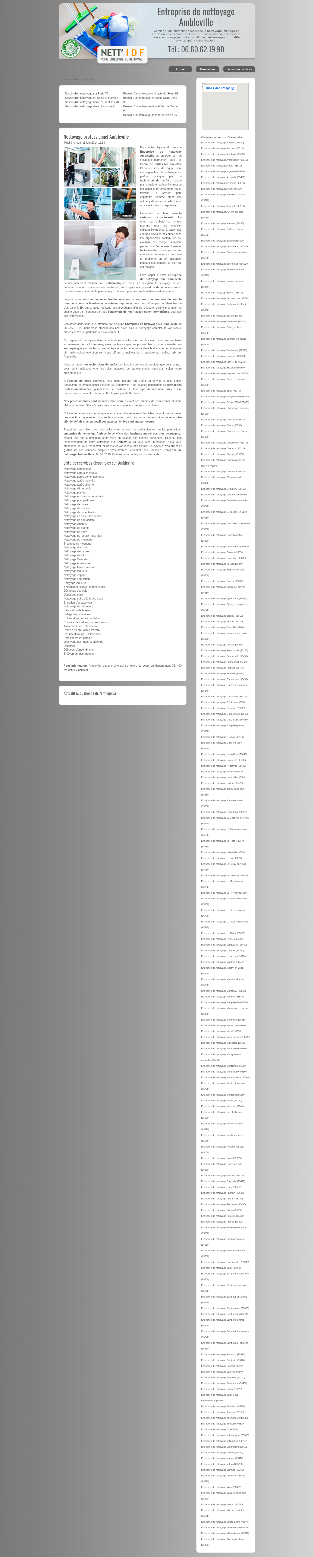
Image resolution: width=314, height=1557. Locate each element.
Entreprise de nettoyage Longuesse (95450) (224, 944)
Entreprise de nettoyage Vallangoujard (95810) (225, 1435)
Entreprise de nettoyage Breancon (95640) (223, 367)
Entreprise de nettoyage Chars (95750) (221, 425)
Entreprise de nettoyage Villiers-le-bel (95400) (224, 1527)
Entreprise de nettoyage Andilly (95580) (221, 165)
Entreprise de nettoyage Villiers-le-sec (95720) (225, 1533)
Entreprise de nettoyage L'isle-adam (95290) (224, 812)
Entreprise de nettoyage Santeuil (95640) (222, 1371)
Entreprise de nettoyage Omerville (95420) (223, 1181)
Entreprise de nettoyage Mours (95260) (221, 1100)
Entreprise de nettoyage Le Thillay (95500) (223, 933)
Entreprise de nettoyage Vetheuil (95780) (222, 1464)
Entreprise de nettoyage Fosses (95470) (222, 644)
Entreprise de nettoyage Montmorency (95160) (225, 1077)
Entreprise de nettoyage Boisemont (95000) (223, 321)
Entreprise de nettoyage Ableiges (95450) (222, 142)
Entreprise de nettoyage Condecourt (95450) (224, 494)
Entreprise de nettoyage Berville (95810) (222, 292)
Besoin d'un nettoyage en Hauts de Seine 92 (150, 93)
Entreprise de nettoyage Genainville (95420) (224, 696)
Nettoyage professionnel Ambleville (96, 136)
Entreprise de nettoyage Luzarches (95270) (224, 956)
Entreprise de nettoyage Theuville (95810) (223, 1423)
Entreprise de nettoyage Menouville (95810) (223, 1019)
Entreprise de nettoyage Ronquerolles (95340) (225, 1262)
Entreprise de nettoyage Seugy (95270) (221, 1389)
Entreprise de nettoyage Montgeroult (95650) (224, 1048)
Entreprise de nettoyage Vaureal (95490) (222, 1452)
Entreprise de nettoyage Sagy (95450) (221, 1268)
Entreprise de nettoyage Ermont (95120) (222, 621)
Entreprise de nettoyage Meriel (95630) (221, 1031)
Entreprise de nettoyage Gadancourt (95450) (224, 679)
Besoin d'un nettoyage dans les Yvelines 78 (92, 102)
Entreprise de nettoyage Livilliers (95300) (222, 939)
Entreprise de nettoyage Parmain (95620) (222, 1193)
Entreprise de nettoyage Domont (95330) (222, 552)
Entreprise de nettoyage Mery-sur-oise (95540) (225, 1037)
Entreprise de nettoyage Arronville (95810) (223, 183)
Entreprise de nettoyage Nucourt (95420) (222, 1175)
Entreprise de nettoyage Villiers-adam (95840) (225, 1521)
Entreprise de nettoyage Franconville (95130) (224, 650)
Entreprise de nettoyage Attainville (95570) (223, 206)
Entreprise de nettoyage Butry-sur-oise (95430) (225, 396)
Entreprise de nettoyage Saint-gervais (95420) (225, 1308)
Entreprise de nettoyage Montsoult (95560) (223, 1094)
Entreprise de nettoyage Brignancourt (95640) (225, 373)
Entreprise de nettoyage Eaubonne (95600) (223, 558)
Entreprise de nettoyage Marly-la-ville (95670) (224, 1002)
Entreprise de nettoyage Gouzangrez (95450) (224, 719)
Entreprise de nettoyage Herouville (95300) (223, 777)
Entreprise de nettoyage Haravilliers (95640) (224, 754)
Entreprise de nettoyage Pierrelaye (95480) (223, 1204)
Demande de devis (239, 69)
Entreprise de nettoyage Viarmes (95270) (222, 1470)
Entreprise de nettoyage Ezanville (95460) (223, 627)
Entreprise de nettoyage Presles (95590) (222, 1221)
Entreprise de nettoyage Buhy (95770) (221, 390)
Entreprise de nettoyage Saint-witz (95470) (223, 1360)
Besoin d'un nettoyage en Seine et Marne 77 (92, 97)
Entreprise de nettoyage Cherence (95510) (223, 471)
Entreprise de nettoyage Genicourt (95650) (223, 702)
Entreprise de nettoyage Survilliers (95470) (223, 1406)
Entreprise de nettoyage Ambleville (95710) (223, 154)
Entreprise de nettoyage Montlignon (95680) (224, 1066)
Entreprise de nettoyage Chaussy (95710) (223, 448)
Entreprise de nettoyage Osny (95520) (221, 1187)
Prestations (207, 69)
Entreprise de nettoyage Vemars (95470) (222, 1458)
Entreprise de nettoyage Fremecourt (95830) (224, 662)
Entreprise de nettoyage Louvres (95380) (222, 950)
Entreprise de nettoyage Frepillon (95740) (222, 667)
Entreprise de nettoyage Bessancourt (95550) (225, 298)
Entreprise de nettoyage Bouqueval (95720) (223, 356)
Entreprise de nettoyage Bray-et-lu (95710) (223, 362)
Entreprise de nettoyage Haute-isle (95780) (223, 760)
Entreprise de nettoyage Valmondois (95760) (224, 1441)
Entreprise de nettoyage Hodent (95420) (222, 783)
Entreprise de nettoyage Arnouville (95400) (223, 177)
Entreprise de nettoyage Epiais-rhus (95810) (224, 598)
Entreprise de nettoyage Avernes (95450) (222, 223)
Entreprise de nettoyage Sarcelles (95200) (223, 1377)
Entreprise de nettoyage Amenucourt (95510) (224, 160)
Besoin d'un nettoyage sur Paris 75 (86, 93)
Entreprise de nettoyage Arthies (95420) (221, 188)
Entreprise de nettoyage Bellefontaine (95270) (224, 263)
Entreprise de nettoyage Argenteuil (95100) (223, 171)
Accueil (180, 69)
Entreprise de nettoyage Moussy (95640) (222, 1106)
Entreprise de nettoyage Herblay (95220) (222, 771)
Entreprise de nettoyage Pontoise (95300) (222, 1216)
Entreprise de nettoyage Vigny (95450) (221, 1487)
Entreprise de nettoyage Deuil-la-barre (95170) (225, 546)
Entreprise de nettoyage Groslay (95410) (222, 737)
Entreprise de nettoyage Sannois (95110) (222, 1366)
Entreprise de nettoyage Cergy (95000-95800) (225, 402)
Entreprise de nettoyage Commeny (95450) (223, 489)
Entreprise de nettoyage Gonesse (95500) (223, 708)
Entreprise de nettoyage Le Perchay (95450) (224, 892)
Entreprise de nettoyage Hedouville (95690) (223, 766)
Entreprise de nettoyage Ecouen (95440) (222, 564)
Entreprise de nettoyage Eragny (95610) (222, 615)
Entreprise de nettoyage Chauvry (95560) (222, 454)
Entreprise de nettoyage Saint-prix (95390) (223, 1354)
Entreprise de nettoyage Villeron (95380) (222, 1504)
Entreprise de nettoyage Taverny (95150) (222, 1412)
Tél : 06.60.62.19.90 (196, 49)
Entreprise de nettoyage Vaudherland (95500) (224, 1446)
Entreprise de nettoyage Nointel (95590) (221, 1158)
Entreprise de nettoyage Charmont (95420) (223, 419)
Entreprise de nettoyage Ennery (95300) (222, 581)
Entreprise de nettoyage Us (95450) (219, 1429)
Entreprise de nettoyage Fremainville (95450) (224, 656)
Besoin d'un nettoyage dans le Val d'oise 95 (150, 114)
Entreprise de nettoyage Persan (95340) (222, 1198)
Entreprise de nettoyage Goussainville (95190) (225, 714)
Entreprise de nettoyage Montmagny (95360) (224, 1071)
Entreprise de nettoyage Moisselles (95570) (223, 1042)
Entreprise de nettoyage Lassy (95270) (221, 858)
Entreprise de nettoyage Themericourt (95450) (225, 1418)
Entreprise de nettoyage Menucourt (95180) (224, 1025)
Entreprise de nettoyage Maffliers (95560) (222, 962)
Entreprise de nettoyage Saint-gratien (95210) (224, 1314)
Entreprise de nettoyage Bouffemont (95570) (224, 350)
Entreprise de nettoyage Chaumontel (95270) (224, 442)
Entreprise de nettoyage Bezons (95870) (222, 315)
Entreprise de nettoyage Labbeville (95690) (223, 852)
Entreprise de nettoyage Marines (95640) (222, 996)
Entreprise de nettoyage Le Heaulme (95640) (224, 875)
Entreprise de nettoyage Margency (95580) (223, 991)
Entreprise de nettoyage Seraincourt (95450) (224, 1383)
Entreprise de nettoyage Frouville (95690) (222, 673)
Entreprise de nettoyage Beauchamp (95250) (224, 246)
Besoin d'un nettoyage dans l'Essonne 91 (90, 106)
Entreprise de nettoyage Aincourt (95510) (222, 148)
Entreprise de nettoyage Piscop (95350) (221, 1210)
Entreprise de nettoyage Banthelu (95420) (222, 240)
